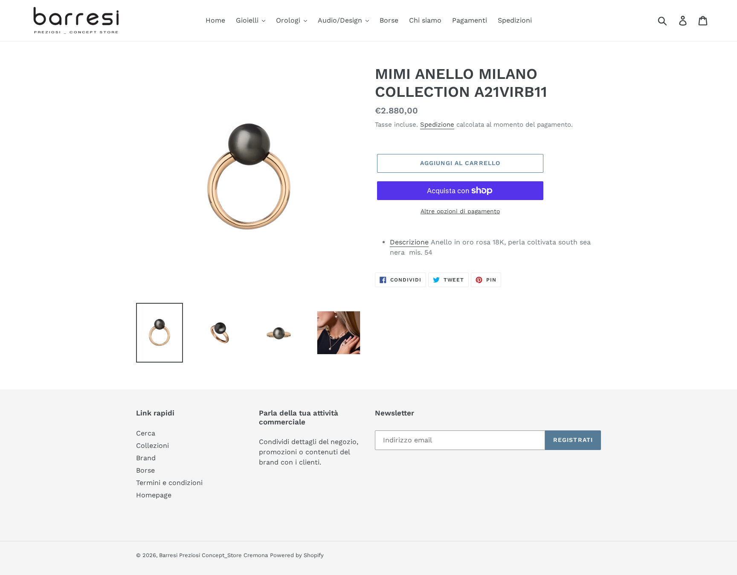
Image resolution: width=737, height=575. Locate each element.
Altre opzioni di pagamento (460, 211)
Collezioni (152, 445)
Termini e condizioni (169, 483)
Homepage (153, 495)
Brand (146, 458)
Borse (145, 470)
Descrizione (409, 242)
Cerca (145, 433)
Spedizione (437, 124)
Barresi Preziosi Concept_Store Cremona (213, 555)
